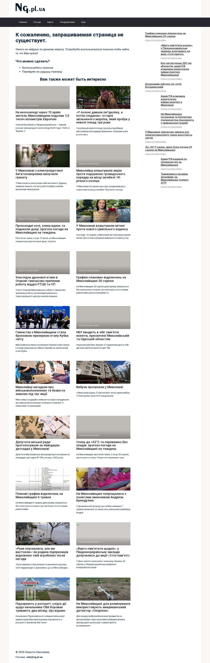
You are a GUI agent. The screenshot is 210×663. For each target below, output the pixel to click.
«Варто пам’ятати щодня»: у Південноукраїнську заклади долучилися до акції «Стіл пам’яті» (103, 552)
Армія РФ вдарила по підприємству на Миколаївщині (174, 162)
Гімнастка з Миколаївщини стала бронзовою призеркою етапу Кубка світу (42, 335)
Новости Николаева (155, 40)
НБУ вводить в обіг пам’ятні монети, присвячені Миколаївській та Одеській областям (102, 335)
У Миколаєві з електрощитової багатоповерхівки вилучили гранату (39, 174)
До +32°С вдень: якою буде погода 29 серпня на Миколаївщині (168, 149)
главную (45, 71)
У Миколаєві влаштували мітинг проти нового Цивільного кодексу (102, 227)
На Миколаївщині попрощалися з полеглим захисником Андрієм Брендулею (101, 497)
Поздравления (67, 22)
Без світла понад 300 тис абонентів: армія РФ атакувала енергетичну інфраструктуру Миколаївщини (176, 69)
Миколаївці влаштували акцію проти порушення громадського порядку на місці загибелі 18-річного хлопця (100, 176)
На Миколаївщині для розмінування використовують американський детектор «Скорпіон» (103, 607)
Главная (23, 22)
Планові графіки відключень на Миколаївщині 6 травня (39, 495)
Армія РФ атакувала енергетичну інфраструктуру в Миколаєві (173, 101)
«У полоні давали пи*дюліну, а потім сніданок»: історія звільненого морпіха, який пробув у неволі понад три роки (103, 117)
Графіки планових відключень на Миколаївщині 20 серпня (101, 279)
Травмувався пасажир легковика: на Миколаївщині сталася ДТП (174, 178)
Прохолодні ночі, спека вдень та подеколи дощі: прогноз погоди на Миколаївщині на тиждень (42, 229)
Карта (50, 22)
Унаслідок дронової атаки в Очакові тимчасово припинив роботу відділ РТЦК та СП (38, 280)
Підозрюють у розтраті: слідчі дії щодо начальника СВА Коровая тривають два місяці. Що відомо (41, 607)
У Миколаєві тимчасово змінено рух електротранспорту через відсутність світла (168, 134)
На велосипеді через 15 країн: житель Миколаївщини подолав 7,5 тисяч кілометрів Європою (42, 115)
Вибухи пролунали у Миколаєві (99, 387)
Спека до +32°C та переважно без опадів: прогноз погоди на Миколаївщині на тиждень (101, 445)
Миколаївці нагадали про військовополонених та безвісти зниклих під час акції (40, 390)
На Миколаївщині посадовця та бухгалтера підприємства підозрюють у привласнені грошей (177, 118)
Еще (83, 22)
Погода (37, 22)
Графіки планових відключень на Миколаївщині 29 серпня (165, 35)
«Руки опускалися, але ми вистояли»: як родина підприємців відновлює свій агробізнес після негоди (42, 554)
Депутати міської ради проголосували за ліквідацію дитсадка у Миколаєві (38, 445)
